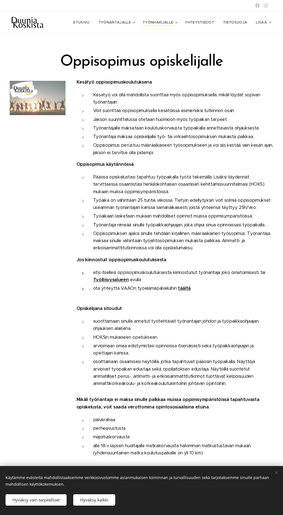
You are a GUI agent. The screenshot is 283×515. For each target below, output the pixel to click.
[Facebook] (257, 5)
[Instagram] (265, 5)
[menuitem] (83, 22)
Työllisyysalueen (111, 280)
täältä (184, 288)
